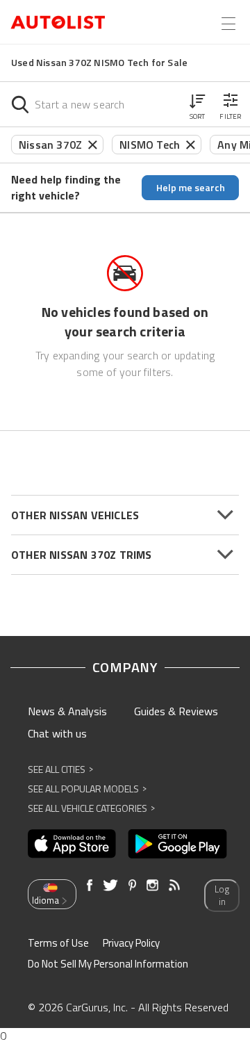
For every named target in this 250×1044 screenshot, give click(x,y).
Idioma (45, 900)
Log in (222, 895)
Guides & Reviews (176, 711)
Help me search (190, 187)
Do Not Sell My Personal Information (108, 964)
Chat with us (57, 733)
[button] (197, 104)
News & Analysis (67, 711)
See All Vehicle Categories (91, 808)
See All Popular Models (87, 788)
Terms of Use (58, 943)
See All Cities (60, 769)
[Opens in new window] (72, 843)
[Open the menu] (228, 24)
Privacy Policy (131, 943)
